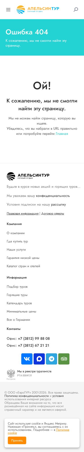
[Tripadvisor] (63, 359)
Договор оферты (52, 213)
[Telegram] (51, 359)
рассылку (58, 204)
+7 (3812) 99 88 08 (34, 338)
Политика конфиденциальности (26, 396)
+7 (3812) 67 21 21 (33, 345)
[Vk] (26, 359)
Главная (62, 133)
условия (58, 396)
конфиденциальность (53, 195)
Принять (17, 440)
